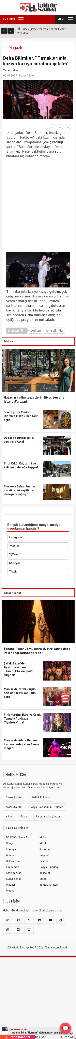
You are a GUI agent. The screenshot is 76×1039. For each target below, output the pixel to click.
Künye (9, 816)
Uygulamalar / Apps (48, 816)
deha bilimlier (54, 330)
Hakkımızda (13, 861)
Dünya (10, 843)
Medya (10, 890)
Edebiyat (11, 849)
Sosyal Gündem (49, 867)
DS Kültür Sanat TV (17, 837)
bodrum (36, 330)
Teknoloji (45, 873)
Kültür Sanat (13, 879)
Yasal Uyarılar (14, 807)
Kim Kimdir (12, 867)
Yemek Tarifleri (49, 884)
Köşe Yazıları (13, 873)
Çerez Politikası (15, 797)
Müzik (43, 843)
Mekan (43, 837)
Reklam (24, 816)
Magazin (16, 47)
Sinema (44, 861)
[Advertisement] (38, 207)
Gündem (11, 855)
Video (43, 879)
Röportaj (45, 849)
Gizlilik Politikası (40, 797)
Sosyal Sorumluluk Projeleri (46, 807)
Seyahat (44, 855)
